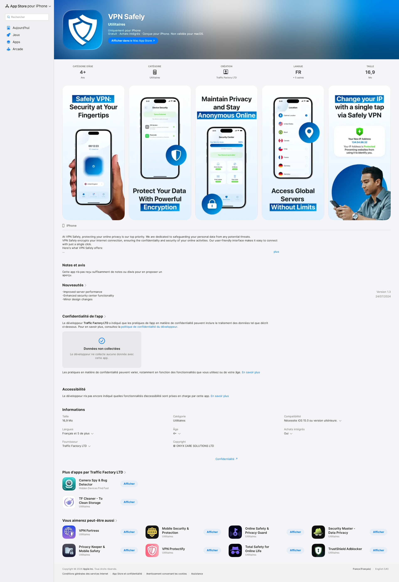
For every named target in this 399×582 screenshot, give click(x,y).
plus (276, 251)
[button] (26, 28)
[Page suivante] (395, 541)
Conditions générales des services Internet (85, 574)
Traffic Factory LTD (74, 445)
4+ (175, 433)
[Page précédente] (58, 541)
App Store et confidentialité (127, 574)
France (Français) (362, 569)
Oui (286, 433)
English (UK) (382, 569)
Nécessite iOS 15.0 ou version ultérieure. (310, 420)
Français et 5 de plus (76, 433)
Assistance (197, 574)
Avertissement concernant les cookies (166, 574)
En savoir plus (251, 372)
